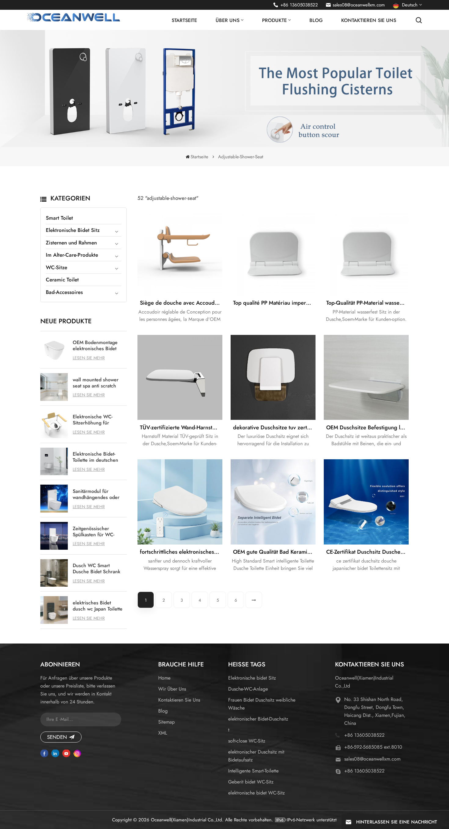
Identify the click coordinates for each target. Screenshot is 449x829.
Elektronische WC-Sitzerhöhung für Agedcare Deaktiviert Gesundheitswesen (95, 420)
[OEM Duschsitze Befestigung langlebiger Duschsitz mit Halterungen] (366, 377)
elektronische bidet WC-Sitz (256, 792)
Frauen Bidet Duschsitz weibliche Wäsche (261, 703)
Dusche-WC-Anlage (248, 688)
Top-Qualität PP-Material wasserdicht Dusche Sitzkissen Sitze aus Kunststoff (367, 302)
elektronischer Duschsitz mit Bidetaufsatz (256, 755)
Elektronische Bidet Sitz (73, 230)
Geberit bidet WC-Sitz (250, 781)
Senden (57, 737)
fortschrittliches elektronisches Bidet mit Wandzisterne (181, 552)
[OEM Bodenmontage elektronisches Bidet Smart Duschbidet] (54, 350)
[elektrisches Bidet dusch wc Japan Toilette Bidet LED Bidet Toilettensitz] (54, 610)
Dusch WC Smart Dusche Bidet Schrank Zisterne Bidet (96, 569)
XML (162, 732)
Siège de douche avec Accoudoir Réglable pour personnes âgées (181, 302)
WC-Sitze (56, 267)
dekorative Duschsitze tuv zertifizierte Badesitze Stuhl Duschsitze (274, 427)
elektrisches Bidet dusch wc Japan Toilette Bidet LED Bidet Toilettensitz (97, 606)
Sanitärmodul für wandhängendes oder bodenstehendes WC (96, 494)
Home (164, 677)
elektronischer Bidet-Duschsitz (258, 718)
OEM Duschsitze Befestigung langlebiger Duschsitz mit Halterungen (367, 427)
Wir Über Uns (172, 688)
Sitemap (166, 721)
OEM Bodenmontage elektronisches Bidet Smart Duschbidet (95, 345)
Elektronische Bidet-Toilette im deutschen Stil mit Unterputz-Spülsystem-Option (95, 457)
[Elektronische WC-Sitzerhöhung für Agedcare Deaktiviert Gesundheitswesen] (54, 424)
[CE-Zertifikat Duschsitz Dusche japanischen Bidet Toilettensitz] (366, 501)
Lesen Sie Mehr (89, 358)
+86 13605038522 (299, 5)
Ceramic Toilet (62, 279)
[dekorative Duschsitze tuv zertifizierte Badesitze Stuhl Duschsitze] (273, 377)
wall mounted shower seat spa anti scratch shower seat (96, 383)
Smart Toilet (59, 218)
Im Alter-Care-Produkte (72, 255)
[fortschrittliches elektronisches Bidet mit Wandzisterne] (179, 501)
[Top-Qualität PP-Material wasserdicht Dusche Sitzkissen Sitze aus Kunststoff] (366, 252)
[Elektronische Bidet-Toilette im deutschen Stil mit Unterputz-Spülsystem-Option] (54, 461)
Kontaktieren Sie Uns (368, 20)
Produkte (274, 20)
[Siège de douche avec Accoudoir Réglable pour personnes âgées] (179, 252)
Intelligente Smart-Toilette (253, 770)
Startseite (184, 20)
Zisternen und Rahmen (71, 242)
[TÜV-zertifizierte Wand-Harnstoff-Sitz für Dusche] (179, 377)
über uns (227, 20)
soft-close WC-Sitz (246, 740)
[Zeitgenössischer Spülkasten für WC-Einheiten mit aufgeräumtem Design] (54, 536)
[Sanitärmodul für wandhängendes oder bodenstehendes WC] (54, 498)
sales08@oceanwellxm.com (359, 5)
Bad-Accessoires (64, 292)
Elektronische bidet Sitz (252, 677)
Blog (316, 20)
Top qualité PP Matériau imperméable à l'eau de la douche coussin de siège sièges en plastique (274, 302)
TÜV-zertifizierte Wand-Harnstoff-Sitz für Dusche (181, 427)
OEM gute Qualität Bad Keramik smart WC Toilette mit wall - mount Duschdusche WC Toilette (274, 552)
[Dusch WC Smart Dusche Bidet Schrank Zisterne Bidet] (54, 573)
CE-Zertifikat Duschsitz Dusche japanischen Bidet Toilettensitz (367, 552)
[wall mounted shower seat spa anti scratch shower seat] (54, 387)
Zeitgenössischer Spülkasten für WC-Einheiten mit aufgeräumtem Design (96, 532)
